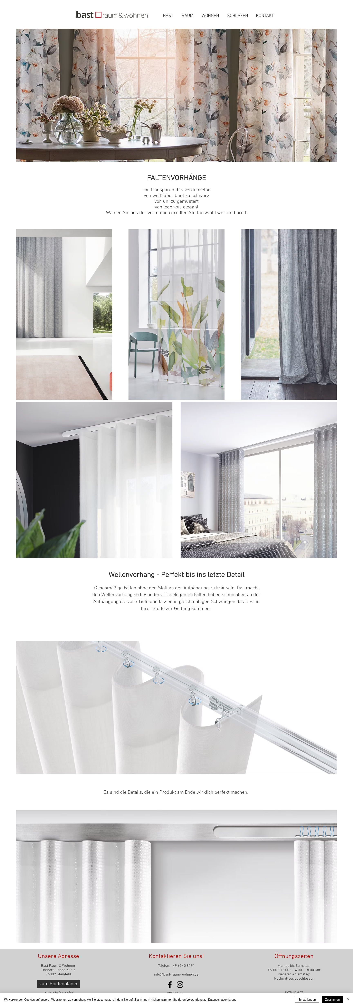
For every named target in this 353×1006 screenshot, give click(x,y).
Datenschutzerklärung (222, 999)
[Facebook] (170, 984)
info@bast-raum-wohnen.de (176, 974)
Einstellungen (307, 999)
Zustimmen (332, 999)
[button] (273, 7)
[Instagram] (180, 984)
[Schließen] (348, 999)
